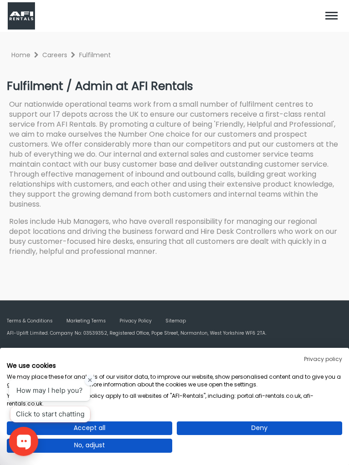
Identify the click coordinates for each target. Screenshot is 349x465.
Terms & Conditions (30, 320)
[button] (332, 16)
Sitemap (175, 320)
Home (20, 54)
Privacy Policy (136, 320)
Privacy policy (323, 359)
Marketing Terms (86, 320)
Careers (54, 54)
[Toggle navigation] (332, 16)
